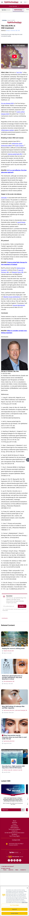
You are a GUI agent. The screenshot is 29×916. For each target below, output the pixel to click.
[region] (14, 901)
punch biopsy (21, 222)
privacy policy (5, 610)
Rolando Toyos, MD (17, 272)
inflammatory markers (7, 130)
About (14, 821)
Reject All (14, 909)
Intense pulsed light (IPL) (15, 154)
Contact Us (14, 831)
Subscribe (21, 606)
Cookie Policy (25, 902)
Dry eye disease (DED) (7, 103)
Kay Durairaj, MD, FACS (9, 741)
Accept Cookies (14, 913)
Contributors (5, 618)
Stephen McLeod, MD (9, 650)
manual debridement (19, 305)
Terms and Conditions (14, 829)
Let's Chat (19, 72)
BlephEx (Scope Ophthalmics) (12, 297)
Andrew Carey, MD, (8, 770)
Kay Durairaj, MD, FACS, (9, 710)
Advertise (14, 822)
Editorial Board (15, 827)
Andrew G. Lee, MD (17, 770)
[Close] (27, 887)
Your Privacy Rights (14, 836)
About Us (11, 869)
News (16, 869)
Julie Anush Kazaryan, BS (21, 710)
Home (4, 869)
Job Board (14, 834)
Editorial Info (14, 826)
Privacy (14, 824)
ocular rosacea (19, 145)
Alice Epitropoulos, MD (9, 681)
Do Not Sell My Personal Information (14, 832)
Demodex (4, 197)
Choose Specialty (13, 6)
